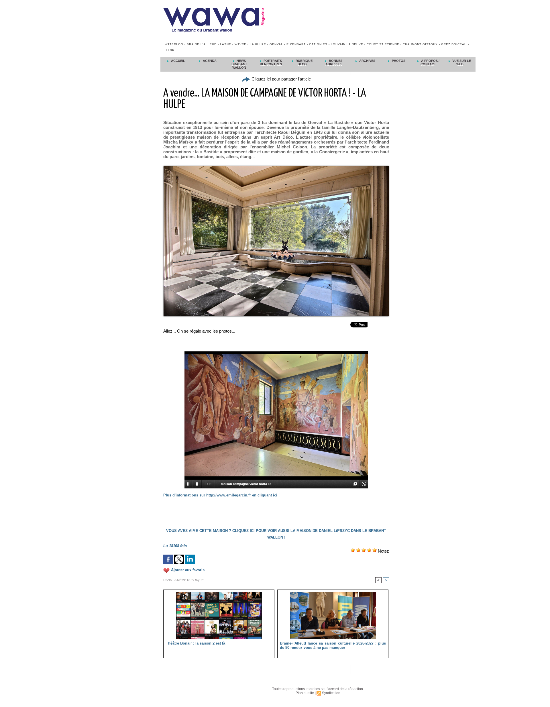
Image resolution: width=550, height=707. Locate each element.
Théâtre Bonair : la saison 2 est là (195, 643)
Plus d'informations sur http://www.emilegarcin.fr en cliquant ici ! (221, 495)
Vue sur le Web (461, 62)
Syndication (331, 693)
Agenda (209, 60)
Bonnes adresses (334, 62)
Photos (398, 60)
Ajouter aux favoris (188, 570)
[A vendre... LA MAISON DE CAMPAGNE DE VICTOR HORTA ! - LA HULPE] (276, 167)
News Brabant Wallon (239, 64)
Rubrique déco (304, 62)
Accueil (177, 60)
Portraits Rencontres (271, 62)
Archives (366, 60)
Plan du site (305, 693)
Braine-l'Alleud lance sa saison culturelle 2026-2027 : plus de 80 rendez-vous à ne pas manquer (333, 645)
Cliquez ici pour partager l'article (280, 78)
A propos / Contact (429, 62)
